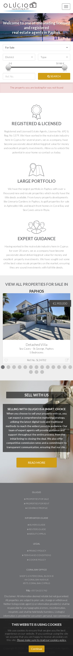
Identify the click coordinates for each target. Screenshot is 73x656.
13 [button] (70, 367)
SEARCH (55, 76)
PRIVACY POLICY (37, 550)
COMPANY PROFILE (37, 508)
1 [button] (3, 367)
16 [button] (42, 372)
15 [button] (36, 372)
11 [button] (59, 367)
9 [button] (48, 367)
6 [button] (31, 367)
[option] (36, 331)
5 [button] (25, 367)
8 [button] (42, 367)
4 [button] (20, 367)
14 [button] (31, 372)
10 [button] (53, 367)
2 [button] (8, 367)
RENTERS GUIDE (37, 529)
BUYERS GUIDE (37, 524)
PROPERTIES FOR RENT (37, 503)
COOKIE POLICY (37, 559)
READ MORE (36, 462)
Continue (36, 648)
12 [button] (64, 367)
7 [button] (36, 367)
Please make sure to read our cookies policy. (41, 640)
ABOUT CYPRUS (37, 533)
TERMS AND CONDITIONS (37, 555)
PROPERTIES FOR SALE (37, 499)
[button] (36, 47)
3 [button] (14, 367)
